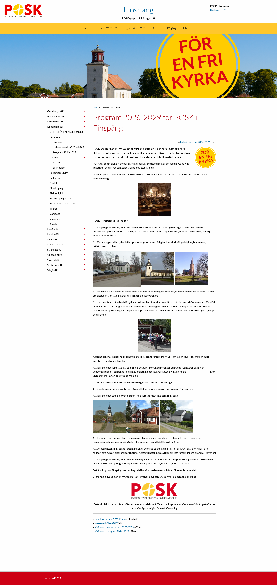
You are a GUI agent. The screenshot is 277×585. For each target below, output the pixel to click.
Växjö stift (53, 270)
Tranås (53, 208)
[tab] (66, 111)
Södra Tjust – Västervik (62, 203)
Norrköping (56, 188)
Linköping (55, 177)
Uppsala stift (54, 254)
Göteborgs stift (56, 111)
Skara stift (53, 239)
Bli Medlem (188, 28)
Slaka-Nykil (56, 193)
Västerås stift (54, 264)
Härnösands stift (56, 116)
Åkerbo (54, 223)
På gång (171, 28)
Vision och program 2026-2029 (112, 531)
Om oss (156, 28)
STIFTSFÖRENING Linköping (66, 131)
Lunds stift (53, 234)
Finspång (138, 9)
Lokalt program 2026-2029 (195, 141)
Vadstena (55, 213)
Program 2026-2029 (134, 28)
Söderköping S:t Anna (61, 198)
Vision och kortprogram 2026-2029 (114, 526)
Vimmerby (56, 218)
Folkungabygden (59, 172)
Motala (54, 182)
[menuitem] (99, 28)
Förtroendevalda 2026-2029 (100, 28)
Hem (95, 107)
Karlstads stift (55, 121)
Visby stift (53, 259)
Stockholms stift (56, 244)
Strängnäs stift (55, 249)
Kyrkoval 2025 (218, 9)
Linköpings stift (55, 126)
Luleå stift (52, 229)
